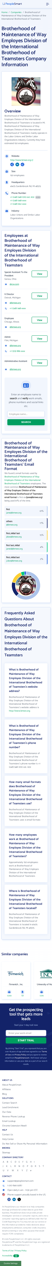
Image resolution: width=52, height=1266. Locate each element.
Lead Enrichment (10, 1107)
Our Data (6, 1112)
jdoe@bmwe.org (14, 537)
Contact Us (7, 1135)
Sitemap (6, 1153)
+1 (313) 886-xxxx (17, 351)
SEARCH (26, 422)
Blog (4, 1094)
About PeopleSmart (11, 1085)
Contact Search (9, 1103)
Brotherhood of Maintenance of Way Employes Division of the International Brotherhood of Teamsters (22, 480)
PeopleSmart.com (22, 1058)
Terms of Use (7, 1250)
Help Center (8, 1139)
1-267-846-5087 (14, 1185)
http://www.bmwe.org (20, 160)
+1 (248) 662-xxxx (18, 204)
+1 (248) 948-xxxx (18, 200)
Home (4, 12)
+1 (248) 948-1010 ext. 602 (22, 197)
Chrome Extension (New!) (14, 1126)
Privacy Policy (20, 1054)
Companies (16, 12)
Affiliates (6, 1089)
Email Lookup (8, 1121)
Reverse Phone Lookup (13, 1117)
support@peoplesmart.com (20, 1181)
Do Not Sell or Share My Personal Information (24, 1144)
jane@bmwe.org (13, 513)
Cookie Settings (11, 1263)
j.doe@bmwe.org (14, 561)
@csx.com (14, 284)
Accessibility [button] (7, 1255)
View (39, 274)
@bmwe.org (15, 303)
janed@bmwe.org (14, 549)
